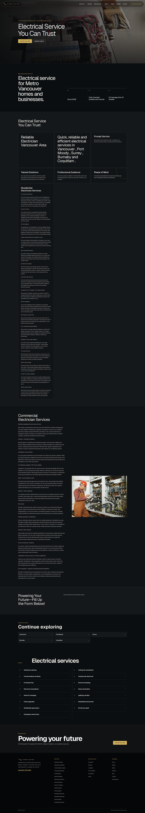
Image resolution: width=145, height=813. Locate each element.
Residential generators (59, 796)
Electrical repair (57, 799)
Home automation (58, 782)
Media (113, 768)
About (112, 4)
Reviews (114, 770)
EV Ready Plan (57, 773)
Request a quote (39, 41)
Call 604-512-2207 (136, 4)
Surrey (109, 634)
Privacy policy (115, 779)
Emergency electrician (59, 802)
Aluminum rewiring (58, 762)
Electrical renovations (59, 779)
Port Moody (72, 634)
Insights (118, 4)
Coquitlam (72, 640)
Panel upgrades (57, 790)
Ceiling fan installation (59, 765)
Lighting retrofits (58, 788)
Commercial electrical (59, 770)
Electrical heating (58, 776)
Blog (113, 773)
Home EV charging (58, 785)
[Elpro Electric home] (11, 4)
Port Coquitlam (91, 770)
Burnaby (36, 640)
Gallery (113, 765)
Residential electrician (59, 793)
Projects (90, 4)
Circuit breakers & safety (59, 768)
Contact (125, 4)
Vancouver (36, 634)
